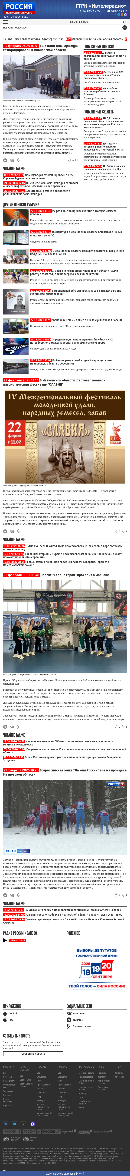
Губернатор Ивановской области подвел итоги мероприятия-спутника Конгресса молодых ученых (103, 123)
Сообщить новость (33, 1053)
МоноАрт (83, 1093)
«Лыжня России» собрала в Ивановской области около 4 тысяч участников (74, 914)
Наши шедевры (86, 1077)
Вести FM (102, 1077)
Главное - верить (86, 1073)
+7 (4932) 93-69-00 (89, 10)
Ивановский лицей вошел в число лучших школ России (86, 320)
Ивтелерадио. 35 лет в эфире (44, 1114)
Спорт (39, 1096)
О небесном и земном (85, 1102)
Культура (7, 1095)
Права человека (7, 1100)
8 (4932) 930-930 (39, 39)
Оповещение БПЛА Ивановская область (80, 39)
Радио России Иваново (104, 1082)
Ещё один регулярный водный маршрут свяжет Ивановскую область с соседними (71, 362)
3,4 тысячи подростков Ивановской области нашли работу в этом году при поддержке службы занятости (74, 272)
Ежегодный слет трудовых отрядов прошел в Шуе (104, 168)
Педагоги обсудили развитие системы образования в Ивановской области (104, 146)
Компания (119, 1077)
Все (4, 1073)
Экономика (8, 1091)
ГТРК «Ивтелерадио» (101, 6)
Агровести (8, 1105)
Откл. (80, 1174)
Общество (41, 1077)
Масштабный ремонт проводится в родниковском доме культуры (36, 192)
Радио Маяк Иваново (103, 1088)
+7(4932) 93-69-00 (90, 1156)
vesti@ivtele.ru (119, 10)
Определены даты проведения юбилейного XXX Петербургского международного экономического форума (71, 341)
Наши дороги (9, 1081)
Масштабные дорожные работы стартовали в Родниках (102, 91)
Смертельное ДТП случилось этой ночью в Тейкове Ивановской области (104, 75)
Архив (81, 1108)
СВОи (81, 1097)
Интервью (7, 1077)
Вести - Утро (25, 1080)
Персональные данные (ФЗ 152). (41, 1163)
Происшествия (43, 1085)
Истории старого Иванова (86, 1088)
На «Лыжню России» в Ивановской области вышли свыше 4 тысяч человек (72, 910)
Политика (41, 1089)
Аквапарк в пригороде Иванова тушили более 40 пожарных (105, 55)
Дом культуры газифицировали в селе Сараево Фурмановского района (38, 176)
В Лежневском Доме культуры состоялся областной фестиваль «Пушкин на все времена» (40, 184)
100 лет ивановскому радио (43, 1106)
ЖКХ (39, 1081)
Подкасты (102, 1073)
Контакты (119, 1073)
